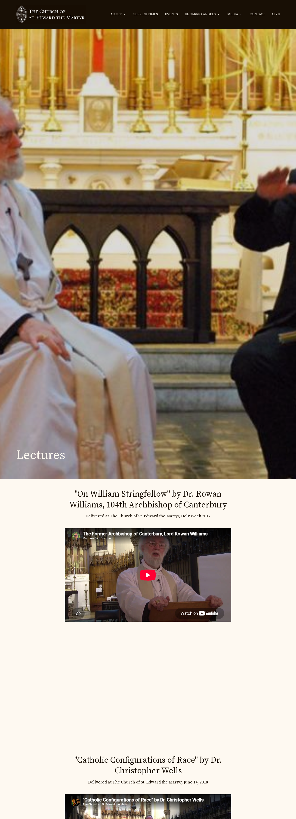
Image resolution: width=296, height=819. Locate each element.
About (116, 14)
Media (232, 14)
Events (171, 14)
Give (276, 14)
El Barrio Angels (200, 14)
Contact (257, 14)
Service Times (145, 14)
